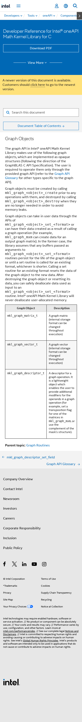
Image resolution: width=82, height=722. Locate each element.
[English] (66, 6)
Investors (10, 508)
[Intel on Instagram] (44, 565)
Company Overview (18, 479)
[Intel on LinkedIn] (24, 565)
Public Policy (12, 548)
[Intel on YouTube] (34, 565)
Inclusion (9, 538)
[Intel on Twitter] (14, 565)
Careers (9, 518)
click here (37, 85)
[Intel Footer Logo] (11, 682)
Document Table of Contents (39, 126)
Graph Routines (38, 445)
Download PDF (41, 48)
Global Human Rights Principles (40, 640)
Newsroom (11, 499)
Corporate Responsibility (22, 528)
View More (36, 63)
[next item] (79, 16)
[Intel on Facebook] (4, 565)
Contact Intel (12, 489)
